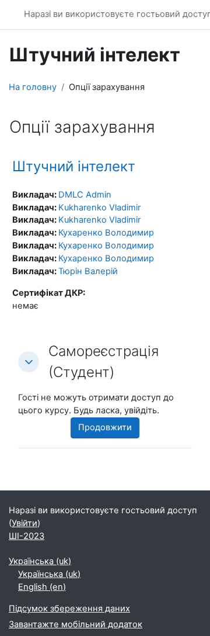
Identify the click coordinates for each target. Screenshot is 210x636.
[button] (28, 361)
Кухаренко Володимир (106, 232)
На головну (33, 87)
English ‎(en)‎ (42, 587)
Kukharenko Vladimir (99, 207)
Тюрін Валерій (88, 271)
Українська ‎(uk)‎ (40, 561)
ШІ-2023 (26, 536)
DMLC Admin (84, 194)
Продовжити (105, 427)
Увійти (24, 523)
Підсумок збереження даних (69, 608)
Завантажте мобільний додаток (75, 624)
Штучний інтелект (73, 166)
